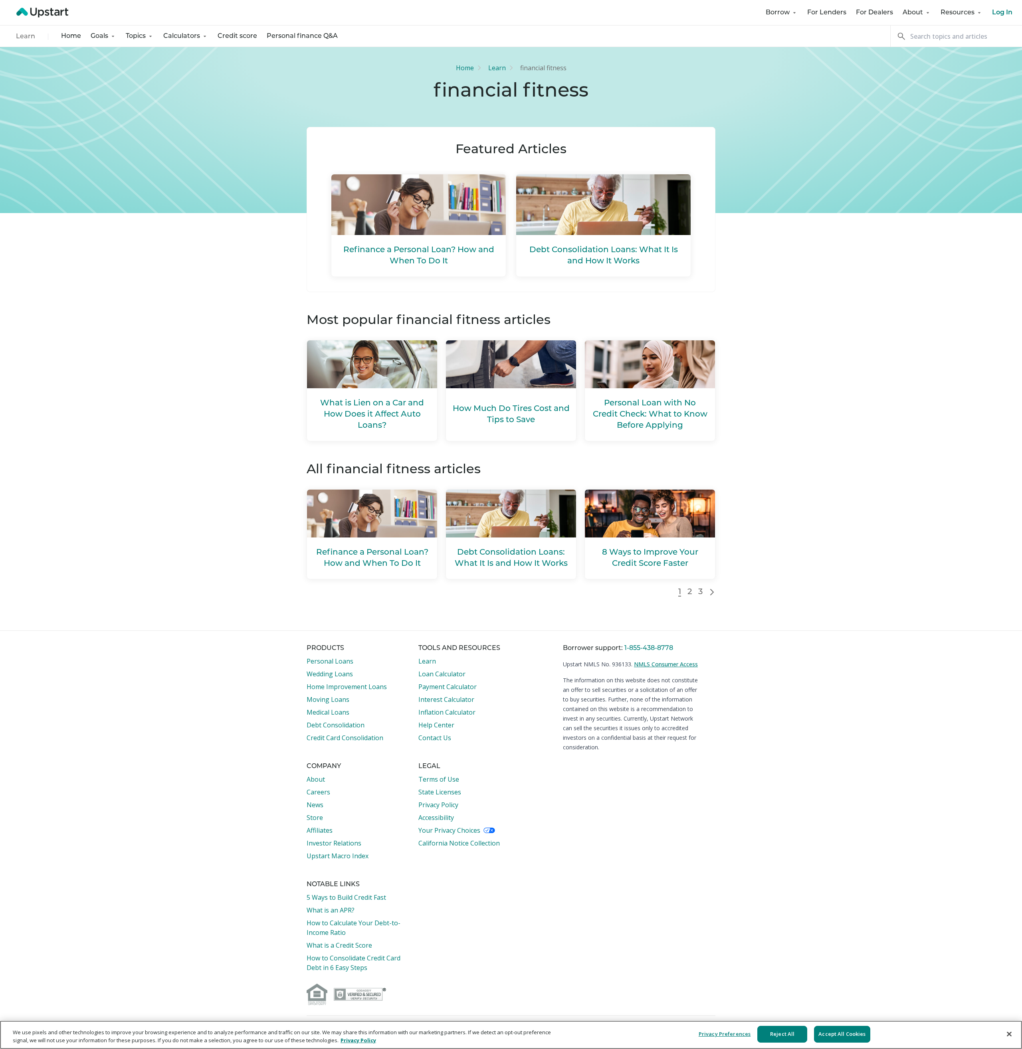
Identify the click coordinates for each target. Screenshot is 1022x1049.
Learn (25, 37)
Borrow (778, 13)
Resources (957, 13)
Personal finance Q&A (302, 36)
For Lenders (826, 13)
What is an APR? (331, 910)
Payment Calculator (447, 686)
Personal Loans (330, 661)
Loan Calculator (441, 674)
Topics (136, 36)
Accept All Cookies (842, 1033)
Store (315, 817)
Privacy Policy (438, 804)
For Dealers (874, 13)
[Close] (1009, 1034)
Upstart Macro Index (337, 855)
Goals (99, 36)
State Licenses (439, 792)
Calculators (181, 36)
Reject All (782, 1033)
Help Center (436, 725)
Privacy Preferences (725, 1033)
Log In (1002, 13)
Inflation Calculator (446, 712)
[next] (712, 592)
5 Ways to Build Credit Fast (346, 897)
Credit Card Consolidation (345, 737)
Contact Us (434, 737)
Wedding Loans (330, 674)
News (315, 804)
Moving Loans (328, 699)
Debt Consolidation (335, 725)
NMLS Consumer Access (666, 664)
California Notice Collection (459, 843)
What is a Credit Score (339, 945)
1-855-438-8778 (648, 648)
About (913, 13)
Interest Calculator (446, 699)
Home (71, 36)
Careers (318, 792)
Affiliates (320, 830)
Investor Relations (334, 843)
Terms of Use (438, 779)
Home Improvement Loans (347, 686)
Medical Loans (328, 712)
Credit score (237, 36)
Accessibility (436, 817)
